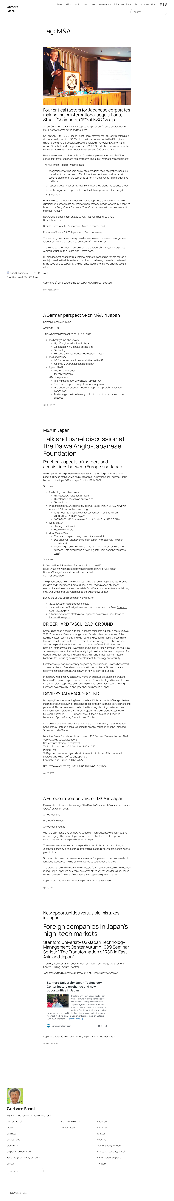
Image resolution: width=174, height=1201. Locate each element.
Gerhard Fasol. (12, 9)
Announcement (51, 814)
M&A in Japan (56, 430)
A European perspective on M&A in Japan (83, 798)
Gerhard (47, 630)
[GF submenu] (70, 4)
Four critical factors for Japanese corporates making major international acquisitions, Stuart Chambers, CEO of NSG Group (86, 115)
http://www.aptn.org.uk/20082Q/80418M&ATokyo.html (78, 766)
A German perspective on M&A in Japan (81, 315)
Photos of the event (53, 820)
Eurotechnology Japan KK (77, 282)
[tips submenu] (156, 4)
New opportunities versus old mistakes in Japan (81, 915)
